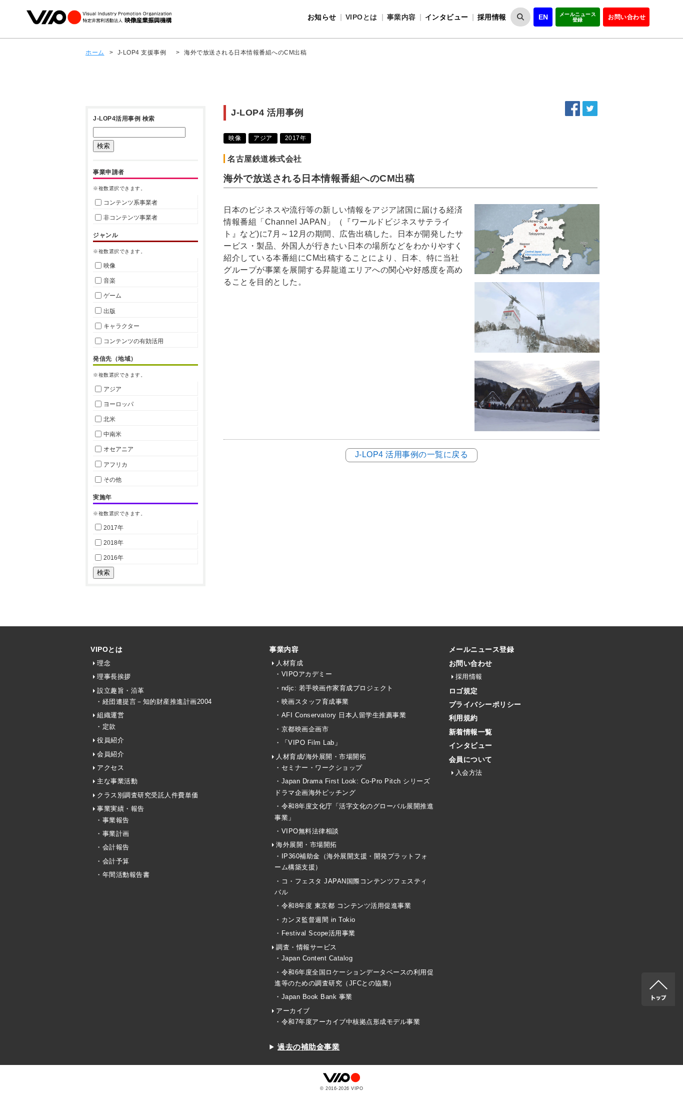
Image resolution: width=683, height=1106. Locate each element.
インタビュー (446, 17)
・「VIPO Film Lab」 (307, 742)
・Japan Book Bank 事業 (313, 996)
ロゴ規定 (463, 691)
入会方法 (469, 772)
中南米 (113, 434)
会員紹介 (110, 754)
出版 (110, 311)
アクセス (110, 767)
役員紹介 (110, 740)
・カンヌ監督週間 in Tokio (315, 919)
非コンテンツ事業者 (131, 217)
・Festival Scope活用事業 (315, 933)
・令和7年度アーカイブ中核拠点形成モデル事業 (347, 1021)
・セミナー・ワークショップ (318, 767)
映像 (110, 265)
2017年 (114, 527)
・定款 (106, 726)
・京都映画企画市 (301, 729)
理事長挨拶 (114, 676)
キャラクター (122, 326)
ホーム (95, 52)
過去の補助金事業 (309, 1046)
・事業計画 (113, 833)
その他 (113, 479)
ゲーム (113, 295)
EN (543, 17)
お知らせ (322, 17)
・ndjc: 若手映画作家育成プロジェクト (334, 688)
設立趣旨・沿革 (120, 690)
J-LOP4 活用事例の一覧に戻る (411, 454)
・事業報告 (113, 820)
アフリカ (116, 464)
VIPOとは (106, 649)
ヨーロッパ (119, 404)
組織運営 (110, 715)
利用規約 (463, 718)
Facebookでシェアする (572, 108)
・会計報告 (113, 847)
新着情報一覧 (470, 732)
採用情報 (492, 17)
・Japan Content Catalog (313, 958)
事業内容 (284, 649)
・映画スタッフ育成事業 (311, 701)
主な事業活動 (117, 781)
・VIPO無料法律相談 (306, 831)
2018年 (114, 542)
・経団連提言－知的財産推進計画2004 (154, 701)
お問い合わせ (627, 17)
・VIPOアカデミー (303, 674)
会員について (470, 759)
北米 (110, 419)
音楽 (110, 280)
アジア (113, 389)
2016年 (114, 557)
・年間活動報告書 (123, 874)
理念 (103, 663)
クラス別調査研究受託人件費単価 (147, 795)
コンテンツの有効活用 (134, 341)
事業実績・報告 (120, 808)
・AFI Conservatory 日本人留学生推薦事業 (340, 715)
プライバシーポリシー (485, 704)
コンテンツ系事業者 (131, 202)
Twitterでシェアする (590, 108)
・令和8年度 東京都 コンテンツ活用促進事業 (342, 905)
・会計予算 (113, 861)
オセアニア (119, 449)
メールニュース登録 (578, 17)
